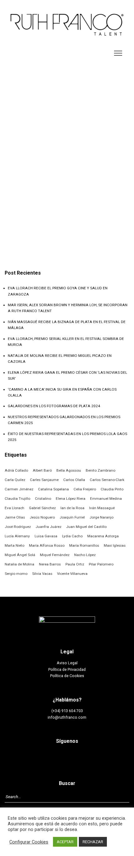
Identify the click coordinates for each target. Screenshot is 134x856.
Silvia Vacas (42, 573)
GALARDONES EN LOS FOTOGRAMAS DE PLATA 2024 (54, 406)
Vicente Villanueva (72, 573)
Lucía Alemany (17, 536)
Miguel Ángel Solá (20, 555)
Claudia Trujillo (17, 498)
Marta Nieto (14, 545)
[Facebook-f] (46, 757)
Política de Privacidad (67, 669)
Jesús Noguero (42, 517)
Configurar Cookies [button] (28, 842)
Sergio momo (16, 573)
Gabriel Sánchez (42, 508)
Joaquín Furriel (72, 517)
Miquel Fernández (54, 555)
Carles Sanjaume (44, 480)
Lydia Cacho (72, 536)
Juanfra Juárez (48, 526)
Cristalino (43, 498)
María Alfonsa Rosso (47, 545)
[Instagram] (60, 757)
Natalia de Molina (19, 564)
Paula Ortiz (74, 564)
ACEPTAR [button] (65, 841)
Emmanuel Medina (106, 498)
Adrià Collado (16, 470)
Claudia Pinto (112, 489)
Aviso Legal (67, 663)
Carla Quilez (15, 480)
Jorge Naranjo (101, 517)
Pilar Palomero (101, 564)
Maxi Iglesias (115, 545)
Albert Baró (42, 470)
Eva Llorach (14, 508)
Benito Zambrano (100, 470)
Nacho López (85, 555)
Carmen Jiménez (19, 489)
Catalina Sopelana (53, 489)
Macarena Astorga (103, 536)
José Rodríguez (18, 526)
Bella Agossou (68, 470)
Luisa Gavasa (46, 536)
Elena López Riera (70, 498)
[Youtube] (88, 757)
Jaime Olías (15, 517)
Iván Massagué (102, 508)
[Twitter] (74, 757)
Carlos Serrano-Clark (107, 480)
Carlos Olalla (74, 480)
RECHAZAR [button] (93, 841)
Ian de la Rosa (72, 508)
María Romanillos (84, 545)
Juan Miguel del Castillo (86, 526)
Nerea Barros (50, 564)
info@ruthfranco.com (67, 717)
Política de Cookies (67, 675)
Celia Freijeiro (85, 489)
